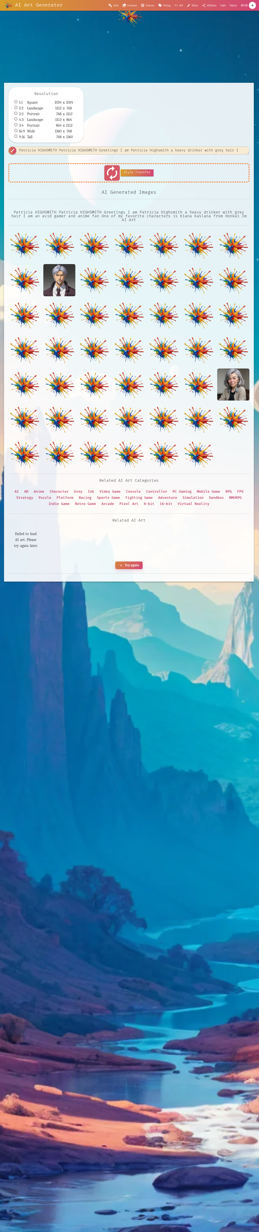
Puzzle (45, 498)
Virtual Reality (193, 504)
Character (59, 491)
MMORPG (235, 498)
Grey (78, 491)
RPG (228, 491)
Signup (233, 5)
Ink (91, 491)
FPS (240, 491)
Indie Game (59, 504)
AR (26, 491)
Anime (39, 491)
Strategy (24, 498)
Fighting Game (139, 498)
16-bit (166, 504)
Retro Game (85, 504)
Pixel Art (128, 504)
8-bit (149, 504)
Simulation (193, 498)
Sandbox (216, 498)
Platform (65, 498)
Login (223, 5)
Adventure (167, 498)
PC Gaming (182, 491)
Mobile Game (208, 491)
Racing (85, 498)
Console (133, 491)
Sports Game (108, 498)
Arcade (107, 504)
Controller (156, 491)
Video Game (110, 491)
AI (17, 491)
